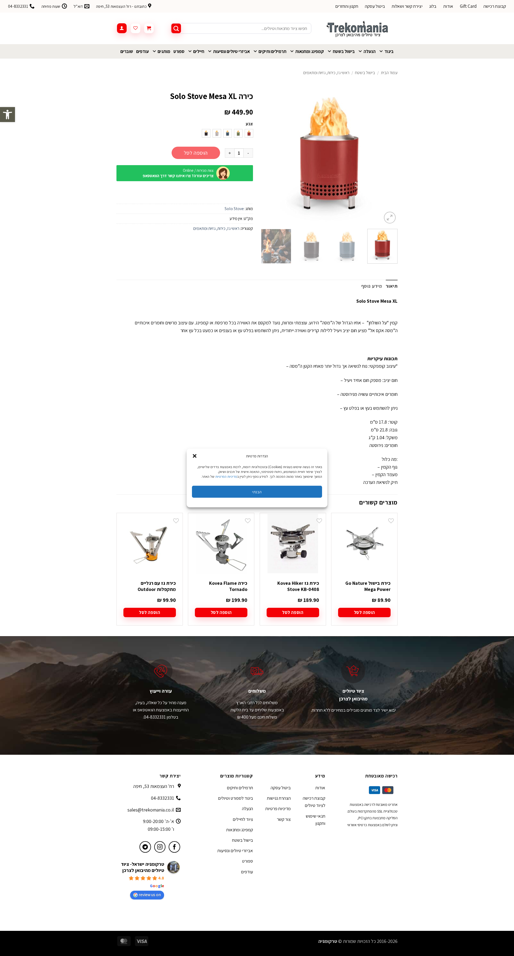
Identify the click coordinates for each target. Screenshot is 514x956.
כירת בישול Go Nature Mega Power (368, 586)
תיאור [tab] (392, 286)
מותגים (164, 51)
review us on (150, 894)
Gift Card (468, 6)
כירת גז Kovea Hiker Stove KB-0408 (298, 586)
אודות (448, 6)
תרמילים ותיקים (272, 51)
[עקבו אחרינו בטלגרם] (145, 847)
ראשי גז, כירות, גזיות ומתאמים (326, 72)
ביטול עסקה (375, 6)
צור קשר (284, 819)
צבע (249, 124)
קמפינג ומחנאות (309, 51)
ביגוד (389, 51)
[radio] (249, 133)
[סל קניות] (149, 28)
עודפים (142, 51)
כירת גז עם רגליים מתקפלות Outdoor (157, 586)
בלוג (432, 6)
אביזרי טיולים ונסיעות (231, 51)
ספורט (178, 51)
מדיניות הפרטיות (226, 476)
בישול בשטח (344, 51)
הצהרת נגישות (279, 798)
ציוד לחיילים (243, 819)
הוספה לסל (196, 152)
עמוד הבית (389, 72)
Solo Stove (234, 208)
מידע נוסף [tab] (371, 286)
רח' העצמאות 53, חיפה (153, 786)
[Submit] (176, 28)
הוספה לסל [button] (364, 612)
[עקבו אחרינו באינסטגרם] (160, 847)
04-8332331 (162, 798)
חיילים (198, 51)
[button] (7, 114)
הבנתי (257, 491)
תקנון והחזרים (346, 6)
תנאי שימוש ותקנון (315, 819)
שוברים (126, 51)
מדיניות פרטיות (278, 808)
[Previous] (388, 156)
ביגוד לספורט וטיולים (235, 798)
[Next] (266, 156)
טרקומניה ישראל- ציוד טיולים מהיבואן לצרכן (142, 867)
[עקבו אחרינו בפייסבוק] (174, 847)
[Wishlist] (135, 28)
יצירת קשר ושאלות (407, 6)
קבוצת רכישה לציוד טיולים (314, 801)
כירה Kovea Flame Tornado (228, 586)
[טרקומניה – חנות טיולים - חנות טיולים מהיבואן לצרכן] (358, 28)
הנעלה (370, 51)
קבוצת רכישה (494, 6)
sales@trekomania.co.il (150, 810)
